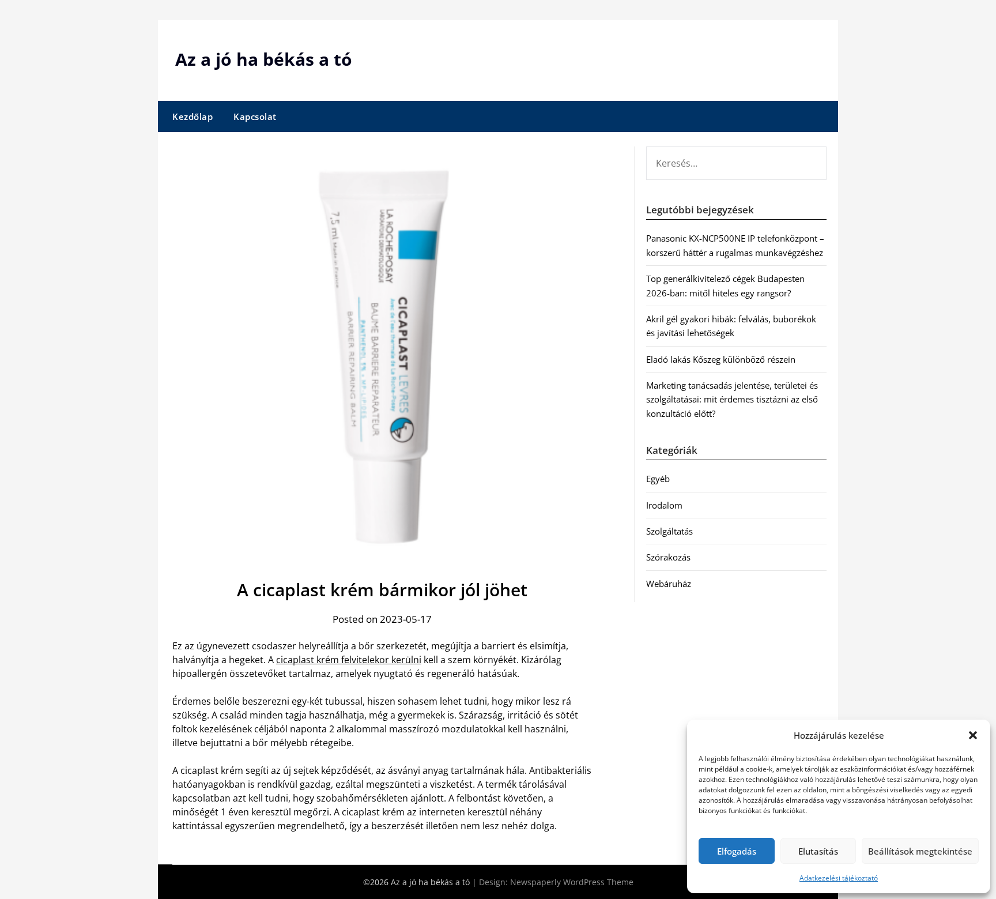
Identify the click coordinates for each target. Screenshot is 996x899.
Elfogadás (736, 851)
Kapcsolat (255, 116)
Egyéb (658, 478)
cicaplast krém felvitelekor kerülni (348, 659)
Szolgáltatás (669, 531)
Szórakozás (668, 557)
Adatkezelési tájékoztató (838, 878)
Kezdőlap (192, 116)
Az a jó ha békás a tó (263, 59)
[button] (973, 735)
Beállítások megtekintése (920, 851)
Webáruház (668, 583)
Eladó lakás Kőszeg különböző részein (720, 359)
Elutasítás (818, 851)
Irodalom (664, 505)
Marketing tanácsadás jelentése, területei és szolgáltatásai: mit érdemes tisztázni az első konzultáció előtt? (732, 399)
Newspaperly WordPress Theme (571, 882)
